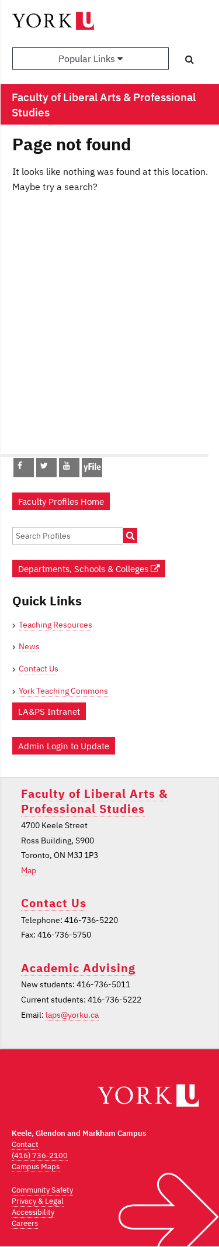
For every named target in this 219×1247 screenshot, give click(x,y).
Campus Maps (36, 1167)
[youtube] (66, 465)
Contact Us (38, 668)
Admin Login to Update (63, 746)
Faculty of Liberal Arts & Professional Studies (94, 800)
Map (28, 870)
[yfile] (92, 473)
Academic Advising (78, 967)
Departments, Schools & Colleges (84, 568)
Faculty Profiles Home (61, 501)
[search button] (189, 59)
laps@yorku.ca (72, 1015)
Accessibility (33, 1212)
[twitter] (44, 465)
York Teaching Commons (63, 690)
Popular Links (87, 58)
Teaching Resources (55, 624)
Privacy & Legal (38, 1201)
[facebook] (19, 465)
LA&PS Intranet (49, 711)
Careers (25, 1223)
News (29, 646)
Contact (25, 1144)
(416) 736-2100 (40, 1155)
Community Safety (42, 1190)
